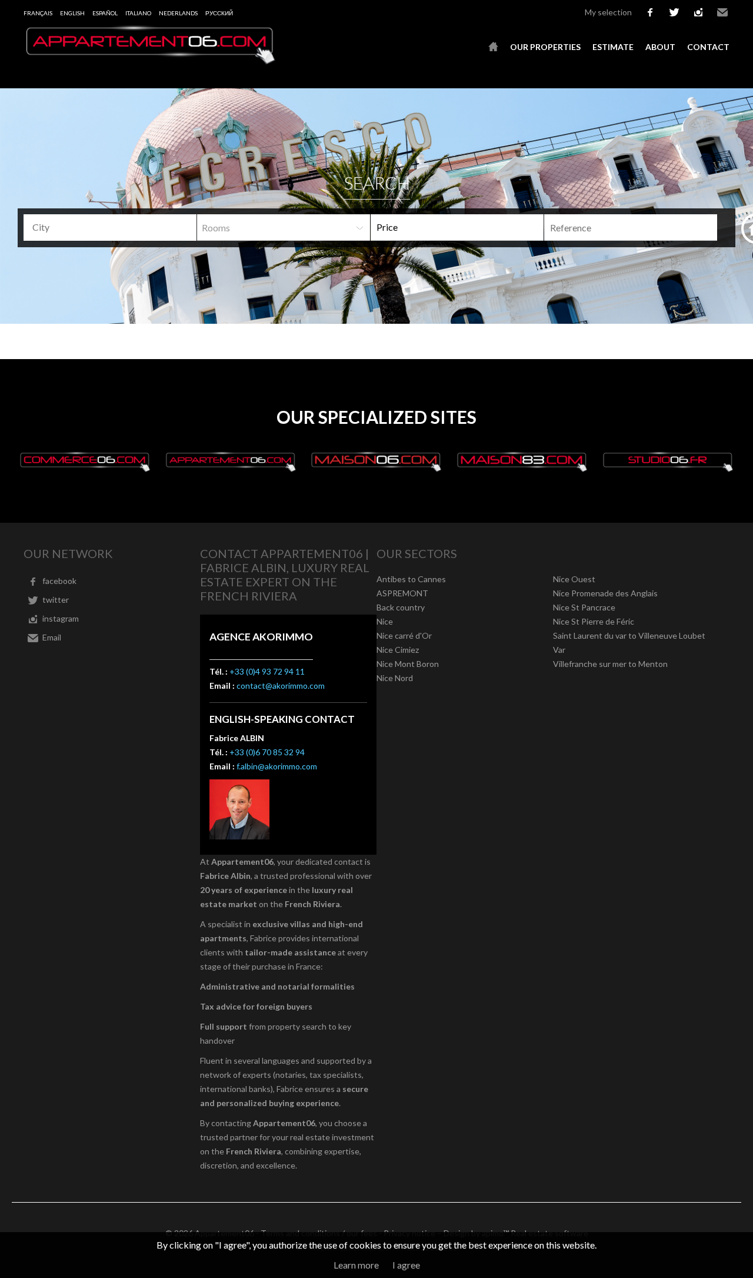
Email (722, 12)
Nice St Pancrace (584, 607)
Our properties (545, 47)
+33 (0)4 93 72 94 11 (267, 671)
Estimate (613, 47)
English (72, 12)
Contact (708, 47)
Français (38, 12)
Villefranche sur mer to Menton (610, 664)
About (660, 47)
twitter (674, 12)
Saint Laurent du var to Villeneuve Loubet (629, 635)
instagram (698, 12)
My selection (608, 12)
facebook (650, 12)
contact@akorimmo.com (280, 686)
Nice (384, 621)
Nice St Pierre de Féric (593, 621)
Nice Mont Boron (407, 664)
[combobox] (110, 227)
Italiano (138, 12)
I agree (406, 1264)
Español (105, 12)
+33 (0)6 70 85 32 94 (267, 752)
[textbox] (114, 227)
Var (559, 650)
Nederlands (178, 12)
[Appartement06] (150, 61)
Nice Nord (394, 678)
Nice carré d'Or (404, 635)
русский (219, 12)
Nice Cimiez (397, 650)
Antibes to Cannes (411, 579)
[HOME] (493, 47)
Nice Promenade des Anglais (605, 593)
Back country (400, 607)
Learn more (356, 1264)
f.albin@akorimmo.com (276, 766)
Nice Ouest (574, 579)
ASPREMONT (402, 593)
